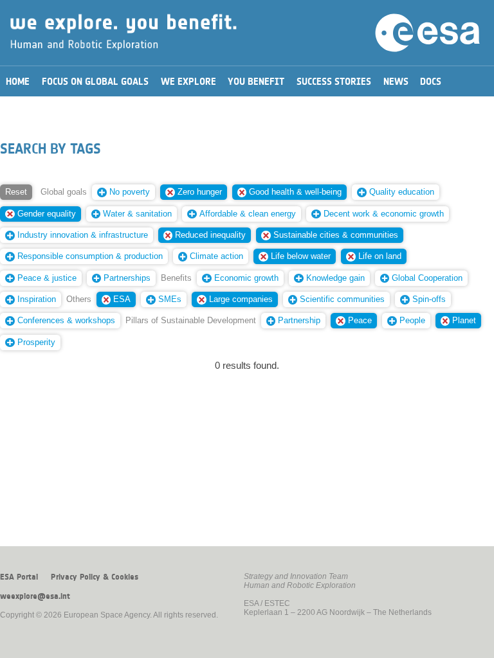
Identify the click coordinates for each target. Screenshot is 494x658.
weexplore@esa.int (35, 596)
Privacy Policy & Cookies (94, 577)
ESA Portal (19, 577)
